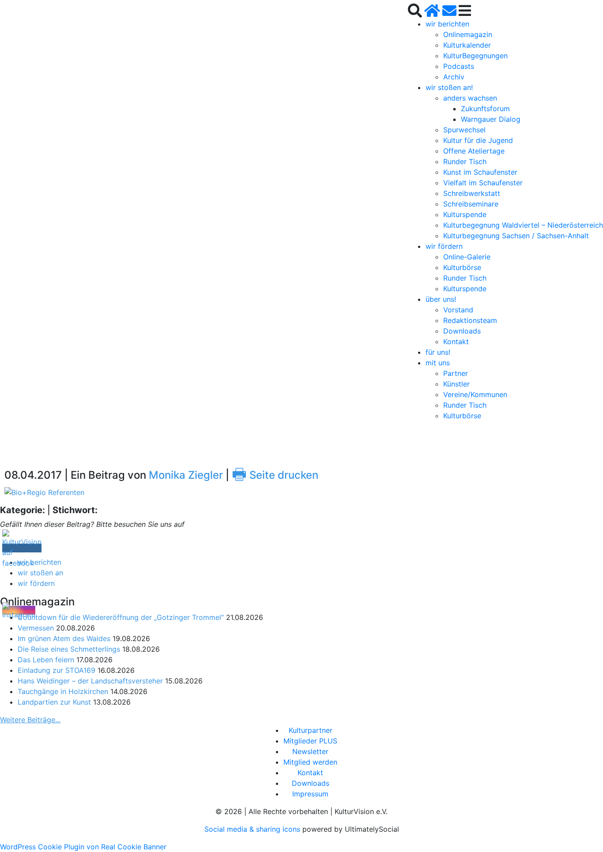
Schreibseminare (470, 203)
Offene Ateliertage (474, 150)
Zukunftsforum (485, 108)
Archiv (453, 76)
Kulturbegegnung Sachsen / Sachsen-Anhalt (516, 235)
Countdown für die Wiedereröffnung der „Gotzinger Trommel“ (121, 617)
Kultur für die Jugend (478, 140)
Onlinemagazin (467, 34)
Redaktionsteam (470, 320)
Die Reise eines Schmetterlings (69, 649)
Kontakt (456, 341)
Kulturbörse (462, 267)
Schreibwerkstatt (471, 193)
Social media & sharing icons (253, 829)
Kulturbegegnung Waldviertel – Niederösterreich (523, 225)
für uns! (438, 352)
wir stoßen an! (449, 87)
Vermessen (36, 627)
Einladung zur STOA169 (56, 670)
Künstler (456, 383)
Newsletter (310, 751)
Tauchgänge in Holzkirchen (63, 691)
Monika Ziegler (186, 475)
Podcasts (458, 66)
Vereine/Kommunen (475, 394)
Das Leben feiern (46, 659)
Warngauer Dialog (490, 119)
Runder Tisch (464, 161)
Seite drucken (275, 475)
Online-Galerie (466, 256)
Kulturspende (464, 214)
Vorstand (458, 309)
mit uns (438, 362)
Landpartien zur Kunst (54, 702)
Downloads (462, 331)
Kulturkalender (467, 45)
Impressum (310, 793)
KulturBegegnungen (475, 55)
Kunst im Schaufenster (480, 172)
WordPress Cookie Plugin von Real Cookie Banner (83, 846)
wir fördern (444, 246)
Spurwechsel (464, 129)
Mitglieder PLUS (310, 740)
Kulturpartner (310, 730)
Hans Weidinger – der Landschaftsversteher (90, 680)
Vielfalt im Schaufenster (483, 182)
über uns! (441, 299)
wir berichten (447, 23)
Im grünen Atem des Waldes (64, 638)
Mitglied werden (310, 762)
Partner (455, 373)
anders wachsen (470, 98)
